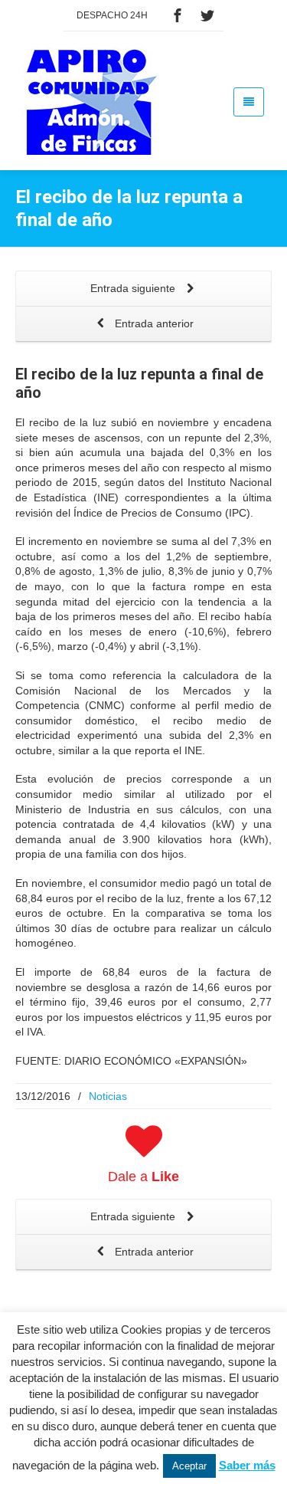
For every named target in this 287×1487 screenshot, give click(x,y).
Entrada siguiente (134, 288)
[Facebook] (177, 15)
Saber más (247, 1465)
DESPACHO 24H (112, 15)
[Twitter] (207, 15)
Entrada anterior (153, 323)
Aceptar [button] (189, 1466)
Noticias (108, 1096)
